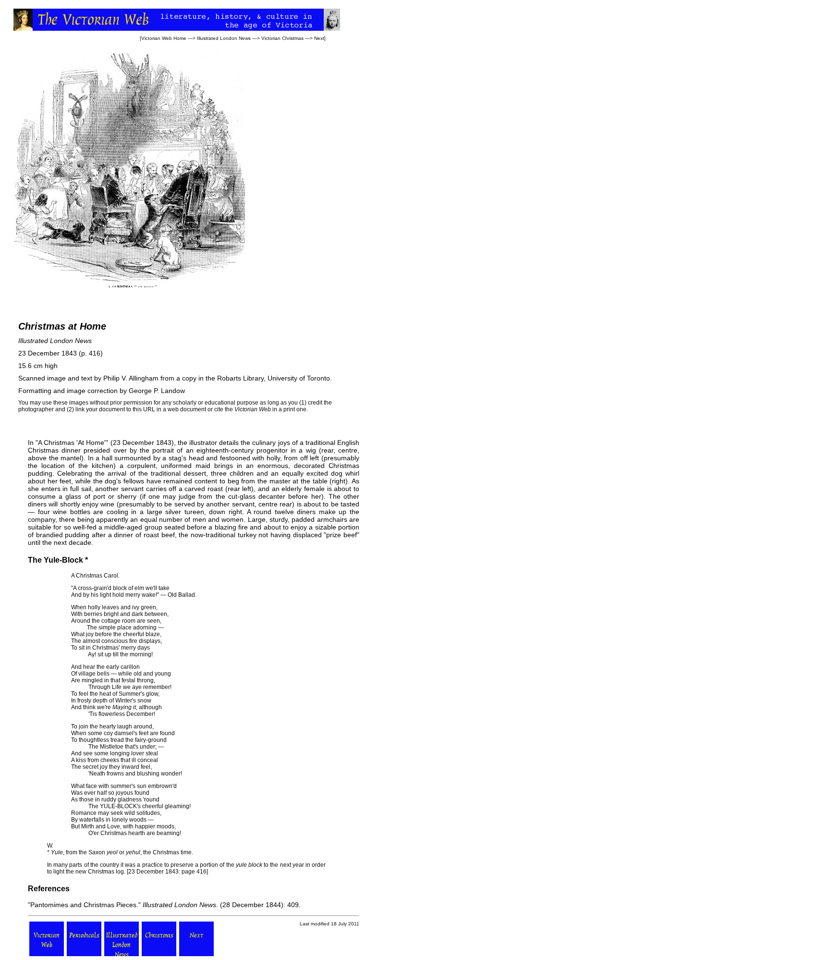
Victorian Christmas (282, 38)
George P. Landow (157, 390)
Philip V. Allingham (131, 378)
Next (319, 38)
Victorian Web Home (163, 38)
